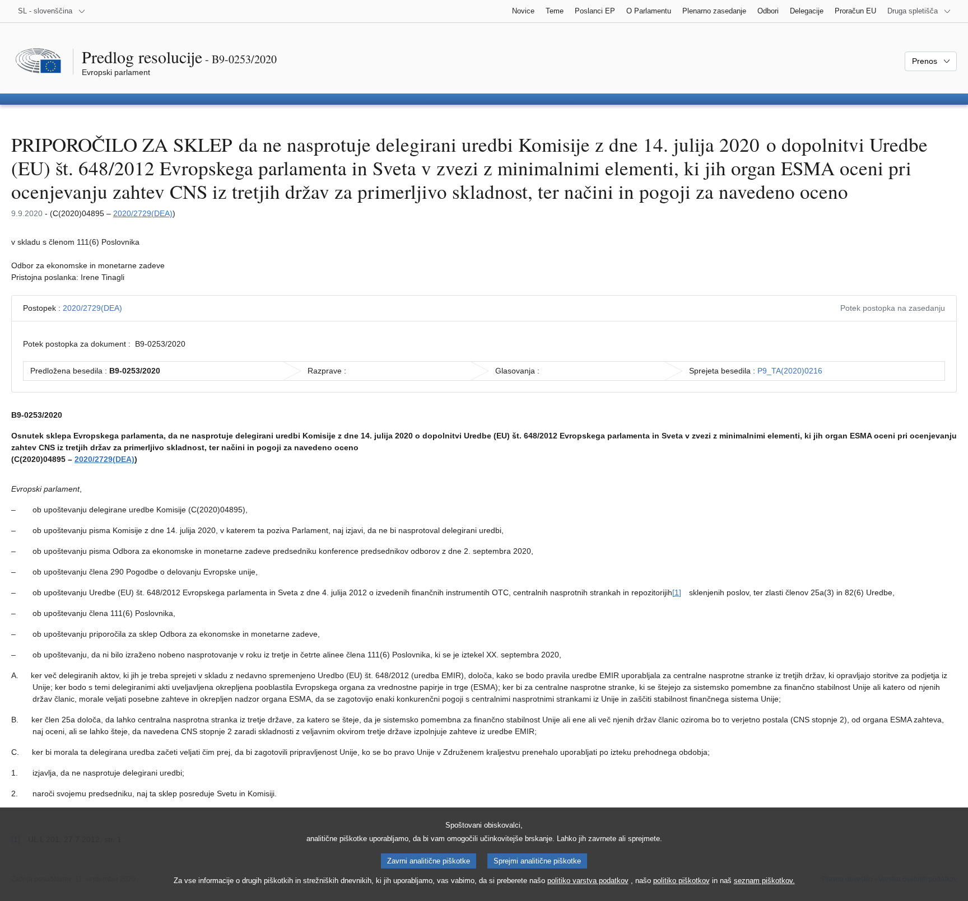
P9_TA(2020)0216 (789, 370)
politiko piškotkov (681, 880)
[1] (676, 592)
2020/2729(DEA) (143, 213)
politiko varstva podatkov (588, 880)
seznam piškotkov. (764, 880)
